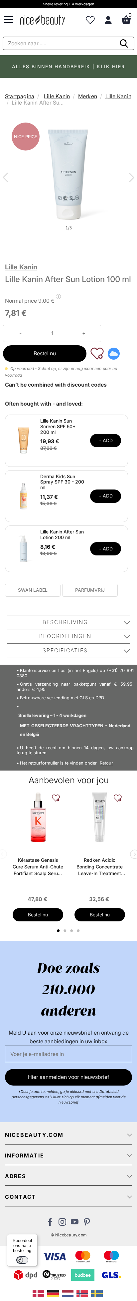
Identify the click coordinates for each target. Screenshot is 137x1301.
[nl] (69, 1293)
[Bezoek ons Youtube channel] (74, 1223)
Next (130, 178)
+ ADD (105, 440)
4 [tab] (79, 930)
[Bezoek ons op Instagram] (62, 1223)
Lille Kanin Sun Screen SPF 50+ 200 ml (57, 426)
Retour (106, 763)
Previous (6, 178)
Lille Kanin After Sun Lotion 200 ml (62, 534)
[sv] (97, 1293)
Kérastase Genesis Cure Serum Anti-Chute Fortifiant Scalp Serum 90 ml (38, 867)
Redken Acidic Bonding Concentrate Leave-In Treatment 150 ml (99, 867)
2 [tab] (66, 930)
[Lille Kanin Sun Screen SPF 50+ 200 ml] (23, 440)
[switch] (22, 1260)
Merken (87, 96)
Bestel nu (45, 353)
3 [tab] (72, 930)
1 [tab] (59, 930)
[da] (40, 1293)
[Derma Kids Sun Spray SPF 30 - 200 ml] (23, 495)
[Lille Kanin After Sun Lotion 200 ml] (23, 548)
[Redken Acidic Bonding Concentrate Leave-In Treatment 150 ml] (99, 817)
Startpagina (19, 96)
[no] (83, 1293)
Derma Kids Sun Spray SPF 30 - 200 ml (62, 482)
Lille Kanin (57, 96)
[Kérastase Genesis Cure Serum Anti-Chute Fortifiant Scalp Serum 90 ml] (38, 817)
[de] (54, 1293)
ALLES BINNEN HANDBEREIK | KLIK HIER (68, 66)
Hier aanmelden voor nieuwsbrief (68, 1077)
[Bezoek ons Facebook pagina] (50, 1223)
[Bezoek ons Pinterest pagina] (86, 1223)
